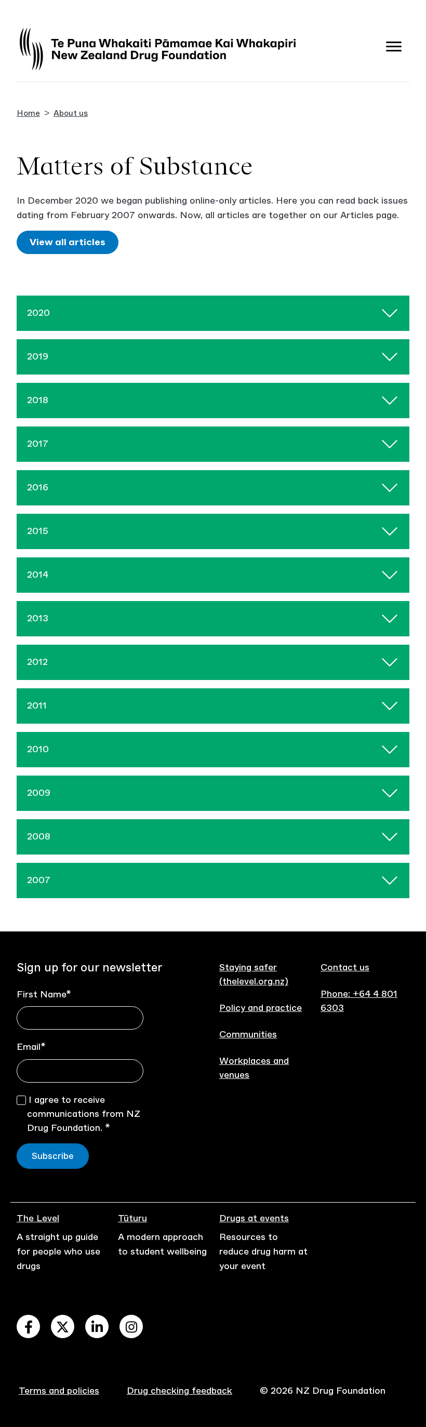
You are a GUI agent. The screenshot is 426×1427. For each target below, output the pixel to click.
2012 (37, 662)
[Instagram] (131, 1326)
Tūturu (132, 1218)
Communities (248, 1034)
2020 (38, 312)
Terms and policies (59, 1390)
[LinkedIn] (97, 1326)
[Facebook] (28, 1326)
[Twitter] (62, 1326)
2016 (37, 487)
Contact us (345, 967)
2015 (37, 531)
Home (28, 113)
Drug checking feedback (179, 1390)
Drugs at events (254, 1218)
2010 (38, 749)
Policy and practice (260, 1008)
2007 (38, 880)
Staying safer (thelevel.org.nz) (253, 974)
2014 (37, 574)
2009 (38, 792)
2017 (37, 443)
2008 (38, 836)
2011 (37, 705)
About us (71, 113)
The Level (38, 1218)
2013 (37, 618)
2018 (37, 400)
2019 (37, 356)
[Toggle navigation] (394, 48)
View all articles (67, 242)
